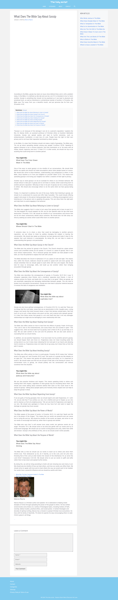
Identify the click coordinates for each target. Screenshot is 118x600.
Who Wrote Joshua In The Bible (90, 18)
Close (24, 110)
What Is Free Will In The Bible (23, 476)
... (14, 519)
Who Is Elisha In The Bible (88, 39)
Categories (52, 6)
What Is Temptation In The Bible (90, 23)
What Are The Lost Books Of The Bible (92, 36)
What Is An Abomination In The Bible (92, 26)
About (60, 6)
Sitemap (12, 589)
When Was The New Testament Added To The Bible (30, 474)
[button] (74, 6)
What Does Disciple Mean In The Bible (92, 21)
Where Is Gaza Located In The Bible (91, 45)
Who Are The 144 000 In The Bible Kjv (92, 29)
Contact (68, 6)
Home (44, 6)
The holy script (59, 2)
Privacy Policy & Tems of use (19, 592)
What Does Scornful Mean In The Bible (92, 42)
